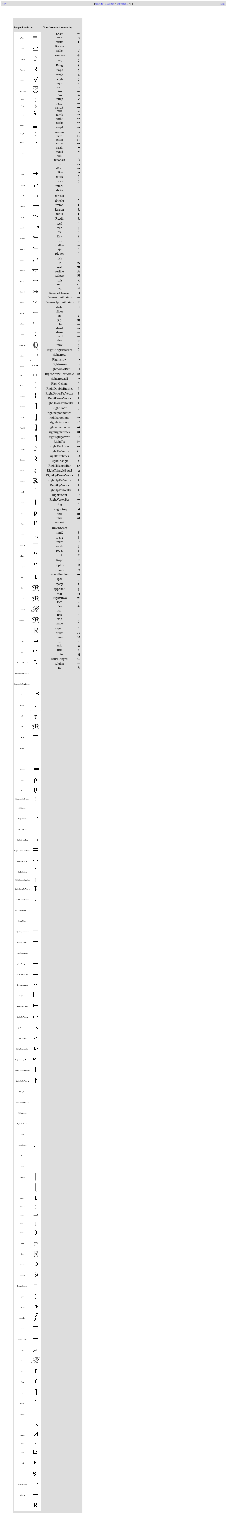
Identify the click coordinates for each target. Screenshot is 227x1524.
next (223, 4)
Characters (109, 4)
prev (4, 4)
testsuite (99, 4)
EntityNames (122, 4)
